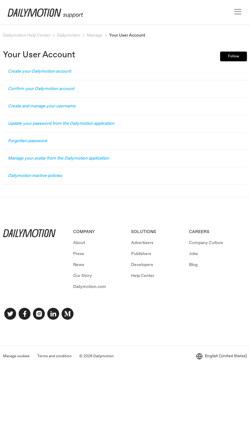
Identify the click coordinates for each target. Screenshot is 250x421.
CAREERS (199, 232)
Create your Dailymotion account (39, 71)
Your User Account (127, 35)
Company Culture (206, 243)
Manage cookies (16, 356)
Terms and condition (54, 356)
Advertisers (142, 243)
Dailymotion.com (89, 287)
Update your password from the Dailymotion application (61, 123)
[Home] (42, 17)
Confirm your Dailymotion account (41, 89)
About (79, 243)
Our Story (82, 276)
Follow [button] (233, 56)
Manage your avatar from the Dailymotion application (58, 158)
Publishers (141, 254)
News (78, 265)
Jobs (193, 254)
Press (78, 254)
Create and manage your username (42, 106)
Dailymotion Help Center (26, 35)
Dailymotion (68, 35)
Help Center (142, 276)
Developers (142, 265)
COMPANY (84, 232)
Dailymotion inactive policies (35, 175)
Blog (193, 265)
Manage (94, 35)
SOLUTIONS (143, 232)
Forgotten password (27, 141)
